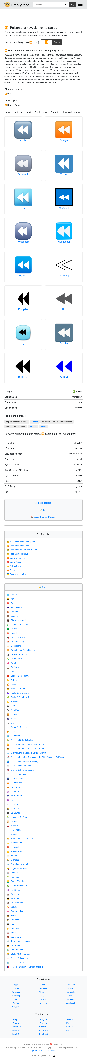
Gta (10, 722)
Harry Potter (14, 795)
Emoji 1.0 (16, 1019)
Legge (12, 821)
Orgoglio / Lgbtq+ (17, 868)
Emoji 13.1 (16, 1030)
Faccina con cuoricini (18, 545)
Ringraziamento (16, 902)
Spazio (12, 923)
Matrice (12, 834)
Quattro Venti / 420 (17, 885)
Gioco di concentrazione (44, 516)
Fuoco (11, 570)
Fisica (11, 718)
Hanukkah (13, 791)
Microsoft (64, 208)
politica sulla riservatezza (43, 1050)
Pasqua (12, 872)
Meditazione (14, 842)
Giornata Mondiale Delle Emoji (22, 761)
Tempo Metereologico (18, 940)
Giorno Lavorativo (17, 774)
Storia (11, 932)
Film (11, 705)
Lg (23, 343)
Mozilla (64, 343)
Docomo (43, 1003)
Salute (12, 906)
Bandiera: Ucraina (16, 574)
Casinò (12, 632)
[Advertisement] (43, 16)
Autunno (12, 611)
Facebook (23, 174)
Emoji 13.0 (70, 1026)
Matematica (14, 829)
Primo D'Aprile (15, 881)
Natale (12, 855)
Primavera (13, 876)
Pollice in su (14, 565)
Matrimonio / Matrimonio (20, 838)
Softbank (23, 377)
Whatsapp (23, 241)
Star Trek (13, 928)
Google (64, 140)
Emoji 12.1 (43, 1026)
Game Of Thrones (17, 726)
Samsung (23, 208)
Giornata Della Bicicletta (20, 739)
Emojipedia (16, 1006)
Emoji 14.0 (43, 1030)
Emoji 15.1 (16, 1034)
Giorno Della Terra (17, 962)
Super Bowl (14, 936)
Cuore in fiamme (16, 557)
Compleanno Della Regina (21, 649)
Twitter (64, 174)
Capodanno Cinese (17, 624)
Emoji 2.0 (43, 1019)
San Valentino (15, 911)
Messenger (64, 241)
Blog (43, 509)
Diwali (11, 671)
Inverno (12, 804)
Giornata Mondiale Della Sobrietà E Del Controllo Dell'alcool (36, 757)
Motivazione (14, 851)
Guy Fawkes (14, 782)
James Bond (14, 808)
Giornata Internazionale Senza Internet (26, 752)
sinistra (33, 426)
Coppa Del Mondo (17, 654)
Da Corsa (13, 667)
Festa (11, 684)
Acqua (12, 594)
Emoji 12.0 (16, 1026)
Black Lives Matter (17, 620)
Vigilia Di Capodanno (18, 953)
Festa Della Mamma (18, 692)
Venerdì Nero (15, 949)
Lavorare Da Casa (17, 816)
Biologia (12, 615)
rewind (44, 426)
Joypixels (23, 275)
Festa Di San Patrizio (18, 697)
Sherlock (13, 919)
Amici (11, 598)
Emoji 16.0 (43, 1034)
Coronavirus (14, 658)
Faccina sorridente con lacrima (22, 549)
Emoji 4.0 (16, 1023)
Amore (12, 602)
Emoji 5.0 (43, 1023)
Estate (12, 679)
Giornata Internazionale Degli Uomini (25, 744)
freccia (35, 421)
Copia (57, 41)
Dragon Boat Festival (18, 675)
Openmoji (64, 275)
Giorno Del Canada (17, 958)
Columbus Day (15, 641)
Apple (23, 140)
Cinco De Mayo (16, 637)
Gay (11, 731)
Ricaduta (13, 898)
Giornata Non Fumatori (19, 765)
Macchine (13, 825)
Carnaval (13, 628)
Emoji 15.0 (70, 1030)
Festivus (12, 701)
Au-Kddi (63, 377)
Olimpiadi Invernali (17, 863)
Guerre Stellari (15, 778)
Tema (43, 586)
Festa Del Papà (16, 688)
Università (13, 945)
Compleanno (14, 645)
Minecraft (13, 846)
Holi (10, 799)
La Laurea (13, 812)
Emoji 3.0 (71, 1019)
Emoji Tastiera (43, 502)
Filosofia (12, 714)
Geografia (13, 735)
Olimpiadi (13, 859)
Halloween (13, 786)
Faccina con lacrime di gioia (21, 541)
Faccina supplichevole (18, 553)
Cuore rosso (14, 561)
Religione (13, 893)
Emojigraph (20, 4)
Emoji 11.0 (70, 1023)
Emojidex (23, 309)
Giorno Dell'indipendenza (20, 769)
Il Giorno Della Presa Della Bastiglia (25, 966)
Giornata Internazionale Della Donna (25, 748)
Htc (64, 309)
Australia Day (15, 607)
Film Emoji (13, 709)
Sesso (12, 915)
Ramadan (13, 889)
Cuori (11, 662)
